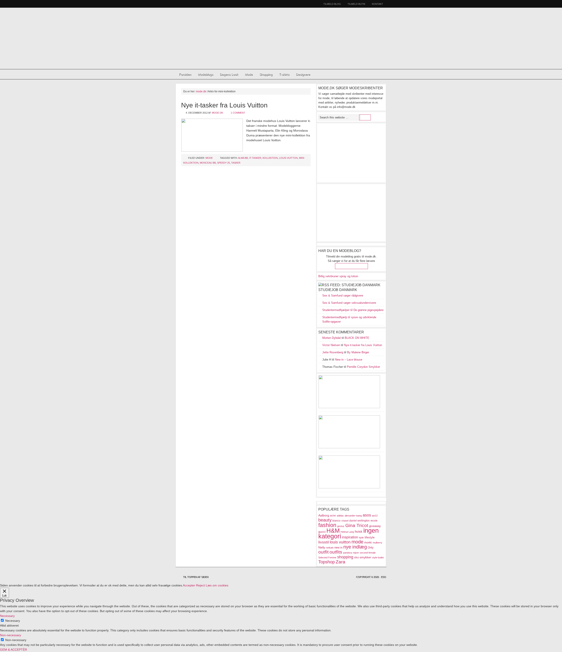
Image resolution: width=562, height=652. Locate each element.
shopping (345, 557)
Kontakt (377, 4)
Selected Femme (327, 557)
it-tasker (255, 158)
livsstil (323, 542)
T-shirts (284, 74)
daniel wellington (359, 520)
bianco (336, 520)
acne (333, 515)
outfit (323, 551)
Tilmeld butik (356, 4)
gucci (322, 531)
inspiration (350, 537)
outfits (336, 551)
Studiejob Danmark (337, 290)
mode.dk (217, 112)
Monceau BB (208, 162)
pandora (347, 552)
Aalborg (323, 515)
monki (368, 542)
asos (367, 515)
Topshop (326, 561)
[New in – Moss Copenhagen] (349, 487)
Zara (340, 561)
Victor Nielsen (331, 345)
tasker (235, 162)
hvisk (358, 531)
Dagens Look (229, 74)
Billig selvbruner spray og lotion (338, 276)
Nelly (321, 547)
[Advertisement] (281, 38)
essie (374, 520)
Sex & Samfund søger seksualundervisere (349, 302)
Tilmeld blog (332, 4)
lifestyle (370, 537)
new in (338, 547)
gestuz (340, 526)
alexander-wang (353, 515)
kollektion (270, 158)
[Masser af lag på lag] (349, 447)
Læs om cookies (217, 585)
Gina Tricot (356, 525)
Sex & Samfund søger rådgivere (342, 295)
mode (357, 542)
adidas (340, 515)
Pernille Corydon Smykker (363, 366)
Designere (303, 74)
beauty (324, 520)
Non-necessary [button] (10, 635)
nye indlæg (355, 547)
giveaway (375, 526)
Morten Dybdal (331, 337)
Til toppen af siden (196, 577)
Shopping (265, 74)
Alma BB (243, 158)
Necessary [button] (7, 616)
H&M (333, 530)
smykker (365, 557)
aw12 (375, 515)
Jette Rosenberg (332, 352)
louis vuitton (288, 158)
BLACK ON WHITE (357, 337)
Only (371, 547)
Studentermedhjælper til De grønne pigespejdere (353, 310)
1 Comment (238, 112)
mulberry (377, 542)
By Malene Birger (358, 352)
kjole (361, 537)
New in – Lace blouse (348, 359)
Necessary (12, 620)
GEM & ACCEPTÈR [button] (13, 649)
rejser (356, 552)
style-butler (378, 557)
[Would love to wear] (349, 407)
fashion (327, 525)
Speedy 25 (223, 162)
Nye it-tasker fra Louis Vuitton (224, 105)
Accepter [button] (189, 585)
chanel (344, 520)
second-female (368, 552)
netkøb (329, 547)
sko (356, 557)
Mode (249, 74)
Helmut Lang (347, 532)
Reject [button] (200, 585)
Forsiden (185, 74)
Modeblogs (205, 74)
